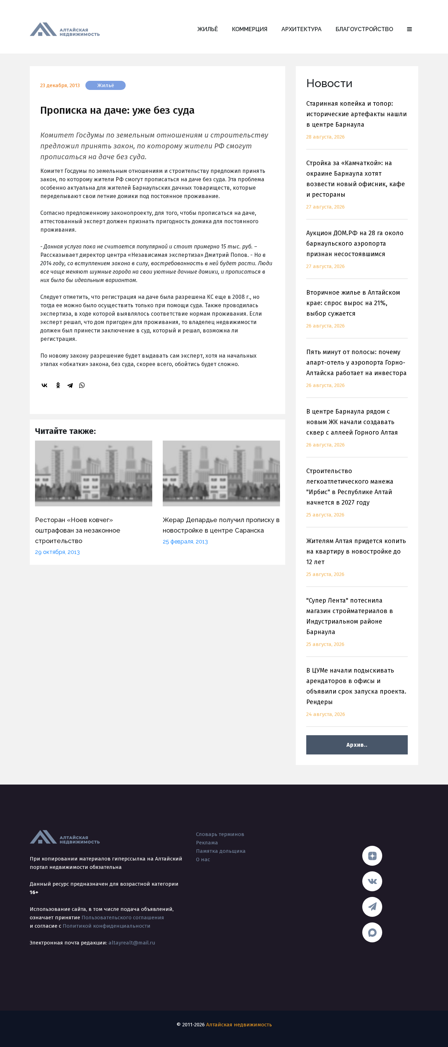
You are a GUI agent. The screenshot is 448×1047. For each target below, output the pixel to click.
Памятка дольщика (221, 851)
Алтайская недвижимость (239, 1024)
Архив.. (356, 745)
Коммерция (249, 29)
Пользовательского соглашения (123, 917)
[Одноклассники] (59, 385)
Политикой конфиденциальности (106, 926)
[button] (409, 29)
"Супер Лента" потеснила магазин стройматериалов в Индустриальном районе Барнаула (349, 622)
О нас (203, 859)
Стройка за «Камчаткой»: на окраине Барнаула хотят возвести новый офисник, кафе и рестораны (355, 184)
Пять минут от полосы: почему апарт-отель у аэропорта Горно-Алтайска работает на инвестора (356, 368)
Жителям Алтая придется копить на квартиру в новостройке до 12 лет (356, 557)
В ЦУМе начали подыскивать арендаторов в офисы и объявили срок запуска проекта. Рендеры (356, 692)
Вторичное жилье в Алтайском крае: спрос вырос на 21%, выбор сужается (353, 309)
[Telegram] (71, 385)
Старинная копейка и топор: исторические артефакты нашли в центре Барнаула (356, 120)
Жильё (207, 29)
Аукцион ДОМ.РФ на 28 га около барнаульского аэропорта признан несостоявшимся (355, 249)
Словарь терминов (220, 834)
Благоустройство (364, 29)
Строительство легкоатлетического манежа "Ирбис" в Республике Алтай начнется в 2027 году (349, 492)
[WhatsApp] (83, 385)
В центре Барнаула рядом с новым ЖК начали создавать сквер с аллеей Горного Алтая (352, 428)
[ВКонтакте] (45, 385)
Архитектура (301, 29)
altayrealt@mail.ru (131, 943)
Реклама (207, 842)
